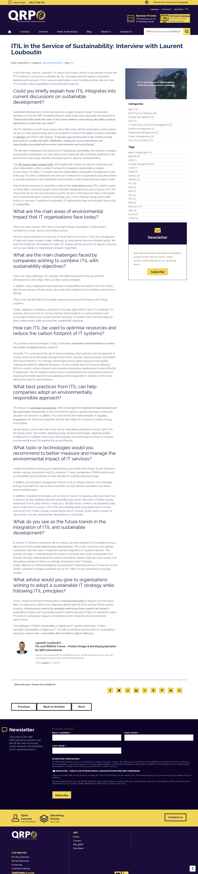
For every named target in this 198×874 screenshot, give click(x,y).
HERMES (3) (134, 179)
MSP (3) (132, 191)
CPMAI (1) (133, 171)
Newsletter (179, 9)
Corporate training (21, 868)
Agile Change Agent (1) (140, 152)
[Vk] (170, 689)
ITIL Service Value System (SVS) (35, 164)
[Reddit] (127, 689)
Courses (77, 840)
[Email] (179, 689)
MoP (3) (132, 187)
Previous (24, 706)
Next (81, 706)
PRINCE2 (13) (135, 206)
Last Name (59, 745)
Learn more (84, 783)
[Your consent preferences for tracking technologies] (193, 869)
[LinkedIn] (136, 689)
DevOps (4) (134, 175)
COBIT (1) (133, 167)
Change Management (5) (141, 116)
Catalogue (155, 9)
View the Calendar (28, 818)
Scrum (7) (133, 214)
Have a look (57, 818)
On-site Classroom (20, 856)
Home (76, 836)
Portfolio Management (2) (141, 128)
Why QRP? (78, 844)
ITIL (72, 63)
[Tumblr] (153, 689)
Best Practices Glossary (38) (142, 113)
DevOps (21, 136)
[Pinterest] (162, 689)
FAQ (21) (132, 120)
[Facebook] (110, 689)
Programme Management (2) (143, 132)
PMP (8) (132, 202)
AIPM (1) (132, 160)
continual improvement (43, 407)
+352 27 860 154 (36, 2)
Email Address (61, 732)
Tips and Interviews (52, 63)
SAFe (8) (132, 210)
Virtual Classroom (20, 860)
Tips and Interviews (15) (140, 140)
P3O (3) (132, 195)
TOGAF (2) (133, 218)
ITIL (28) (132, 183)
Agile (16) (133, 109)
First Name (131, 732)
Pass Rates (78, 848)
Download (166, 9)
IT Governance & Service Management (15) (150, 124)
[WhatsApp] (145, 689)
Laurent (45, 662)
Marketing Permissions (66, 758)
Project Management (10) (141, 136)
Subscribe (157, 272)
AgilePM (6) (134, 156)
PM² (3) (132, 198)
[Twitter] (119, 689)
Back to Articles (54, 706)
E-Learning (17, 864)
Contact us (175, 817)
